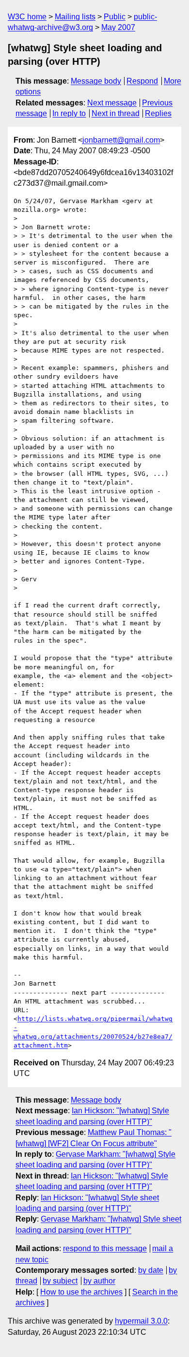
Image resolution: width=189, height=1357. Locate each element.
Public (115, 17)
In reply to (69, 113)
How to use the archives (81, 1292)
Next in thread (116, 113)
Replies (158, 113)
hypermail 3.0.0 (141, 1321)
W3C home (27, 17)
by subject (60, 1281)
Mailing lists (75, 17)
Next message (112, 103)
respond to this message (105, 1248)
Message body (96, 81)
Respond (142, 81)
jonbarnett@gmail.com (121, 140)
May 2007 (118, 27)
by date (150, 1270)
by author (99, 1281)
